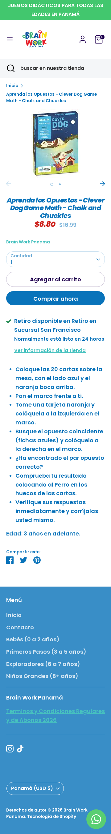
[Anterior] (8, 183)
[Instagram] (10, 748)
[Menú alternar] (10, 39)
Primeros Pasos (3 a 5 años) (46, 652)
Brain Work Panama (28, 242)
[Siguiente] (102, 183)
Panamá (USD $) (32, 788)
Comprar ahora (55, 299)
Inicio (12, 86)
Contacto (20, 627)
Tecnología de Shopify (51, 817)
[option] (55, 143)
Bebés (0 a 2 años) (33, 639)
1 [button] (51, 184)
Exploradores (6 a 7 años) (43, 664)
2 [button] (60, 184)
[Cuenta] (82, 37)
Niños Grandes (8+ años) (42, 676)
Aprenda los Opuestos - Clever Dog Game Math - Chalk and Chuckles (51, 97)
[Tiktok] (20, 748)
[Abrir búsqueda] (10, 68)
